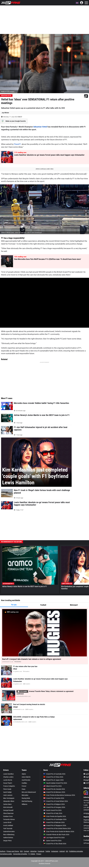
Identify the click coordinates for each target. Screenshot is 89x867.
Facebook (41, 851)
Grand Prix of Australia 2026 (55, 774)
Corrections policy (6, 854)
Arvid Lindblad (8, 825)
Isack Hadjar (7, 792)
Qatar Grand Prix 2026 (53, 840)
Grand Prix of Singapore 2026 (56, 825)
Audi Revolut (26, 780)
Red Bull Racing (27, 801)
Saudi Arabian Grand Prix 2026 (56, 783)
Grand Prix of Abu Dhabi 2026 (56, 843)
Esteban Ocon (8, 816)
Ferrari (24, 786)
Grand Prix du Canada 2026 (55, 789)
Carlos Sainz (7, 804)
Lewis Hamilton (8, 774)
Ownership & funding (20, 854)
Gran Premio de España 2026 (56, 816)
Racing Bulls (26, 798)
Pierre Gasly (7, 789)
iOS (67, 851)
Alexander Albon (8, 801)
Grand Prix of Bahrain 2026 (55, 822)
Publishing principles (76, 851)
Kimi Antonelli (7, 807)
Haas (23, 789)
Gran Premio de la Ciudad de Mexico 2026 (60, 831)
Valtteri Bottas (8, 837)
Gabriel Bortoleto (9, 831)
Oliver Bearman (8, 813)
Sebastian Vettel (6, 95)
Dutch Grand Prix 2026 (54, 810)
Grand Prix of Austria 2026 (55, 798)
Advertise (33, 851)
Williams (24, 804)
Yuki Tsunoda (7, 828)
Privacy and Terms (13, 851)
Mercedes (25, 795)
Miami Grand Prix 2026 (54, 786)
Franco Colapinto (9, 786)
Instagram (54, 851)
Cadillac (24, 783)
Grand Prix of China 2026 (54, 777)
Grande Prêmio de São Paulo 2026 (57, 834)
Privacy (38, 854)
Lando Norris (7, 780)
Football (43, 605)
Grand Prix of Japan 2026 (55, 780)
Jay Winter (5, 113)
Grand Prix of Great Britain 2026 (57, 801)
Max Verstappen (8, 798)
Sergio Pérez (7, 840)
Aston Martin (26, 777)
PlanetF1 (17, 144)
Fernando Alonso (9, 819)
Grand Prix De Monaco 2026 (55, 792)
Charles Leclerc (8, 777)
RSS (21, 851)
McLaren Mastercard (29, 792)
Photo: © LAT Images (7, 91)
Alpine (24, 774)
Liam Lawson (7, 795)
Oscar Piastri (7, 783)
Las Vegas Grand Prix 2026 (55, 837)
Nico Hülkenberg (8, 834)
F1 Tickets (31, 854)
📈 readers (22, 691)
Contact (26, 851)
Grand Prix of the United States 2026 (58, 828)
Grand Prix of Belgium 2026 (55, 804)
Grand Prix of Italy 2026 (54, 813)
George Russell (8, 810)
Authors (2, 851)
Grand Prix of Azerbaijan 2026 (56, 819)
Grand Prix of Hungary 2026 (55, 807)
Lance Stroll (7, 822)
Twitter (47, 851)
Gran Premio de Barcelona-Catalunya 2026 (60, 795)
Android (62, 851)
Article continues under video (44, 169)
